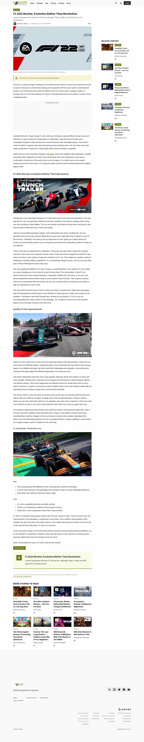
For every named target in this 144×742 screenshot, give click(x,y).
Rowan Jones (58, 610)
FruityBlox (111, 721)
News (32, 3)
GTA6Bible (85, 724)
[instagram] (114, 690)
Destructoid (127, 716)
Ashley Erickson (38, 642)
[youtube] (129, 690)
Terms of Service (32, 698)
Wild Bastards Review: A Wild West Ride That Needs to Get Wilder (62, 636)
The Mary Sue (127, 718)
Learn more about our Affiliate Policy (22, 576)
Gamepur (112, 713)
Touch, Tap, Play (83, 721)
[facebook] (124, 690)
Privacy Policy (44, 698)
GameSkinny (95, 718)
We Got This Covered (108, 716)
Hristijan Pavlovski (80, 610)
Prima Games (84, 716)
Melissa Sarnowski (19, 610)
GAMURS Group (127, 729)
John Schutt (37, 610)
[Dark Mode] (121, 3)
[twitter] (119, 690)
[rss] (109, 690)
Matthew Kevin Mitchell (81, 637)
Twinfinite (96, 713)
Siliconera (96, 716)
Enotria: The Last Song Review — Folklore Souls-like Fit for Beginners (41, 636)
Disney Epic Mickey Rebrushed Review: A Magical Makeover (62, 604)
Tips (46, 3)
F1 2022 (50, 154)
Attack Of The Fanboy (124, 713)
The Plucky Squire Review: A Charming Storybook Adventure (22, 636)
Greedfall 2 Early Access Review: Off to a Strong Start (21, 604)
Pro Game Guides (83, 713)
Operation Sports (109, 718)
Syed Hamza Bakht (60, 642)
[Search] (116, 3)
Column (61, 3)
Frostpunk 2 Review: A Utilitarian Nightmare (82, 604)
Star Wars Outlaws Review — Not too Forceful (41, 604)
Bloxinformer (127, 721)
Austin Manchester (19, 642)
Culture (53, 3)
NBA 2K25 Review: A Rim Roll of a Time (82, 633)
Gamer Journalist (83, 718)
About (15, 698)
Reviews (40, 3)
